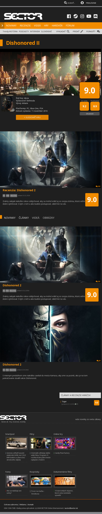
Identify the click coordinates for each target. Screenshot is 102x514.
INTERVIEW (35, 31)
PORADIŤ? (90, 31)
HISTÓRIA (13, 31)
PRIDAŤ (76, 31)
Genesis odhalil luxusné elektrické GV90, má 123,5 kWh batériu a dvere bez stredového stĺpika (16, 456)
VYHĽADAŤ (61, 31)
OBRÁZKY (48, 218)
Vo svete (84, 101)
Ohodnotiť (89, 114)
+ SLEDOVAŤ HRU (32, 117)
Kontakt (30, 504)
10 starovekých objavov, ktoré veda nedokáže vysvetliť (64, 493)
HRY (46, 25)
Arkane (25, 103)
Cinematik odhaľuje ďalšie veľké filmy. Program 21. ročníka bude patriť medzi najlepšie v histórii (40, 456)
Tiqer (64, 401)
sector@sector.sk (71, 508)
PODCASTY (24, 31)
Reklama (23, 504)
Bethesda (31, 100)
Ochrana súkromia (11, 504)
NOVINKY (11, 25)
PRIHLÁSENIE (91, 3)
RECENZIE (25, 25)
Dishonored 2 (12, 285)
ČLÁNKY (24, 218)
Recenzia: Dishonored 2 (19, 190)
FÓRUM (70, 25)
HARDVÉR (57, 25)
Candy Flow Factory (62, 453)
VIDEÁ (37, 25)
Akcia (26, 98)
